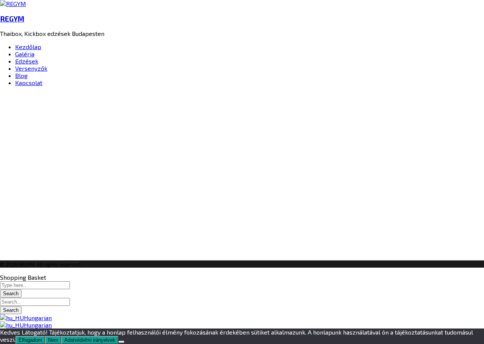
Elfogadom (30, 340)
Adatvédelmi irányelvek (89, 340)
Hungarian (38, 317)
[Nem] (121, 342)
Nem (53, 340)
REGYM (12, 18)
